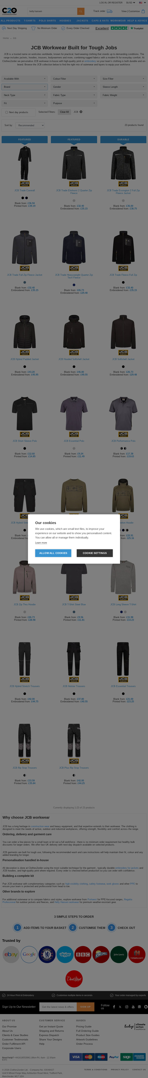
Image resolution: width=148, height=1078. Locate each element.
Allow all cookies (53, 553)
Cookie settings (95, 553)
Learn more (41, 542)
